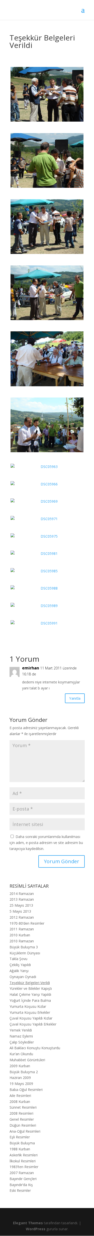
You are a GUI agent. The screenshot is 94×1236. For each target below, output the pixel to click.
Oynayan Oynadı (23, 976)
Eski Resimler (20, 1190)
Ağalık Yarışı (19, 970)
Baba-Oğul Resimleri (26, 1089)
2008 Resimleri (21, 1113)
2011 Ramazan (22, 929)
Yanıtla (74, 698)
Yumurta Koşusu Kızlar (28, 1006)
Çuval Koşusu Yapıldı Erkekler (33, 1024)
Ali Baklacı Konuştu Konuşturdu (35, 1047)
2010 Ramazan (22, 941)
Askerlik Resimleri (24, 1155)
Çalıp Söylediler (22, 1042)
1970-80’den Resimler (27, 923)
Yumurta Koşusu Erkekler (30, 1012)
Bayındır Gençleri (23, 1178)
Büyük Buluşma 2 (24, 1071)
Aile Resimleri (20, 1095)
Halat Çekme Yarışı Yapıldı (30, 994)
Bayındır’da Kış (21, 1184)
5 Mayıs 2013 (20, 911)
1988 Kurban (20, 1149)
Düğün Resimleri (23, 1125)
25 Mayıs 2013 (21, 905)
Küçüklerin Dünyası (25, 953)
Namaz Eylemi (21, 1036)
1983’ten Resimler (24, 1166)
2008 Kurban (20, 1101)
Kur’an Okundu (21, 1053)
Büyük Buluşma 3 (24, 947)
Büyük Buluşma (22, 1143)
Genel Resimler (22, 1119)
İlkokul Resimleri (23, 1161)
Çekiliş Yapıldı (20, 964)
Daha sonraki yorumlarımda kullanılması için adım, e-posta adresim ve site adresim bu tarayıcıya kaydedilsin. (46, 842)
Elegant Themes (28, 1223)
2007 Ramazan (22, 1172)
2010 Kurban (20, 935)
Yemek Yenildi (21, 1030)
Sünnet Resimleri (23, 1107)
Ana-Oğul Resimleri (25, 1131)
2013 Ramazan (22, 899)
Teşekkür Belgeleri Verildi (30, 982)
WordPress (35, 1229)
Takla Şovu (18, 958)
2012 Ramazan (22, 917)
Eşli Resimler (20, 1137)
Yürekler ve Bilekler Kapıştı (31, 988)
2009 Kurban (20, 1065)
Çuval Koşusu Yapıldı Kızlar (31, 1018)
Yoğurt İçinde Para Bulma (30, 1000)
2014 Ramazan (22, 893)
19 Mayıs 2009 (21, 1083)
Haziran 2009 (20, 1077)
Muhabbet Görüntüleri (27, 1059)
